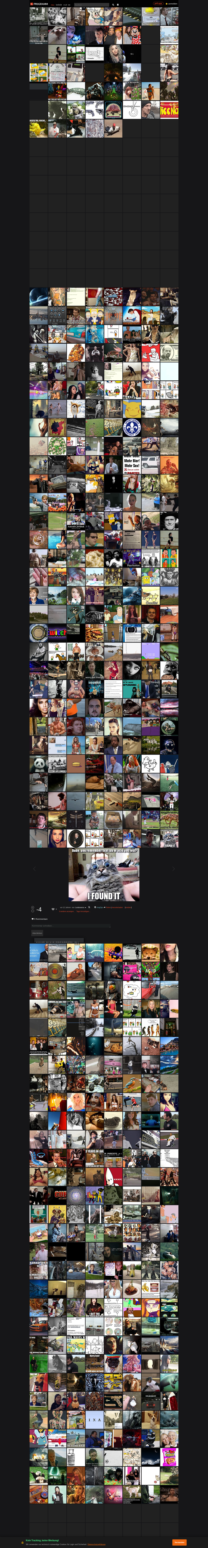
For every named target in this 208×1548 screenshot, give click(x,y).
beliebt (59, 5)
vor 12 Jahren (65, 907)
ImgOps (100, 907)
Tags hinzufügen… (83, 911)
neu (52, 5)
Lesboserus (79, 907)
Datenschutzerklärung (96, 1544)
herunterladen (117, 907)
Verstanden (179, 1542)
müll (65, 5)
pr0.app (158, 3)
